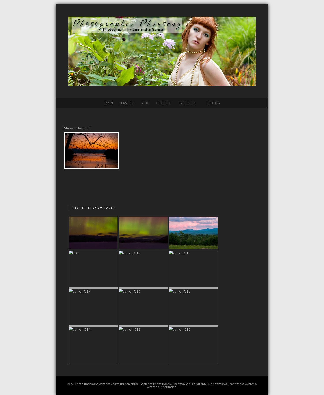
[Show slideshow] (77, 128)
